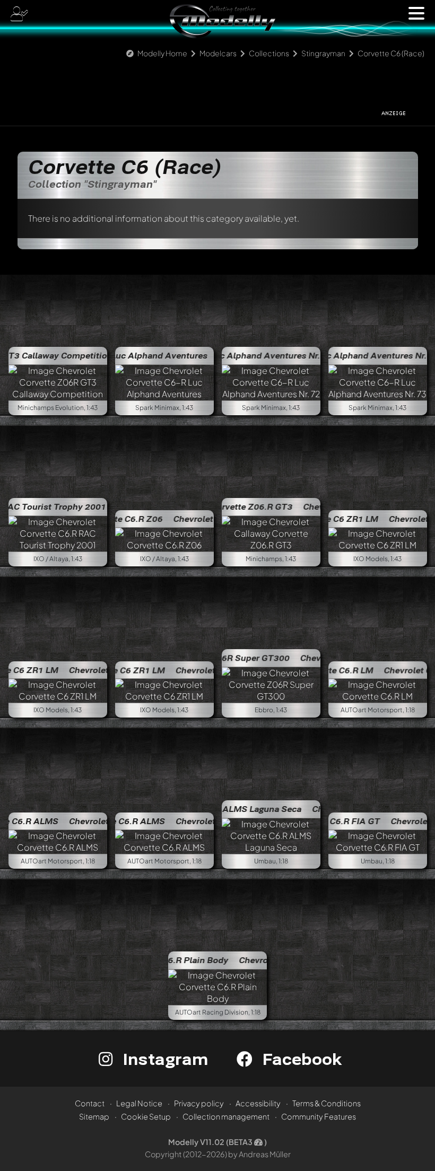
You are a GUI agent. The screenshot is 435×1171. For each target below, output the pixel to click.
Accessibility (258, 1103)
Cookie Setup (146, 1116)
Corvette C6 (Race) (391, 53)
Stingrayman (323, 53)
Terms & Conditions (326, 1103)
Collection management (225, 1116)
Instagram (163, 1058)
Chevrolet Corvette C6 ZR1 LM (100, 670)
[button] (416, 13)
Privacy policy (199, 1103)
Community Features (318, 1116)
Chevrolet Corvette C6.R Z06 (201, 518)
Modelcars (218, 53)
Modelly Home (162, 53)
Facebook (300, 1058)
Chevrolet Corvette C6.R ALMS (101, 821)
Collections (269, 53)
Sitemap (94, 1116)
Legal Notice (139, 1103)
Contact (90, 1103)
